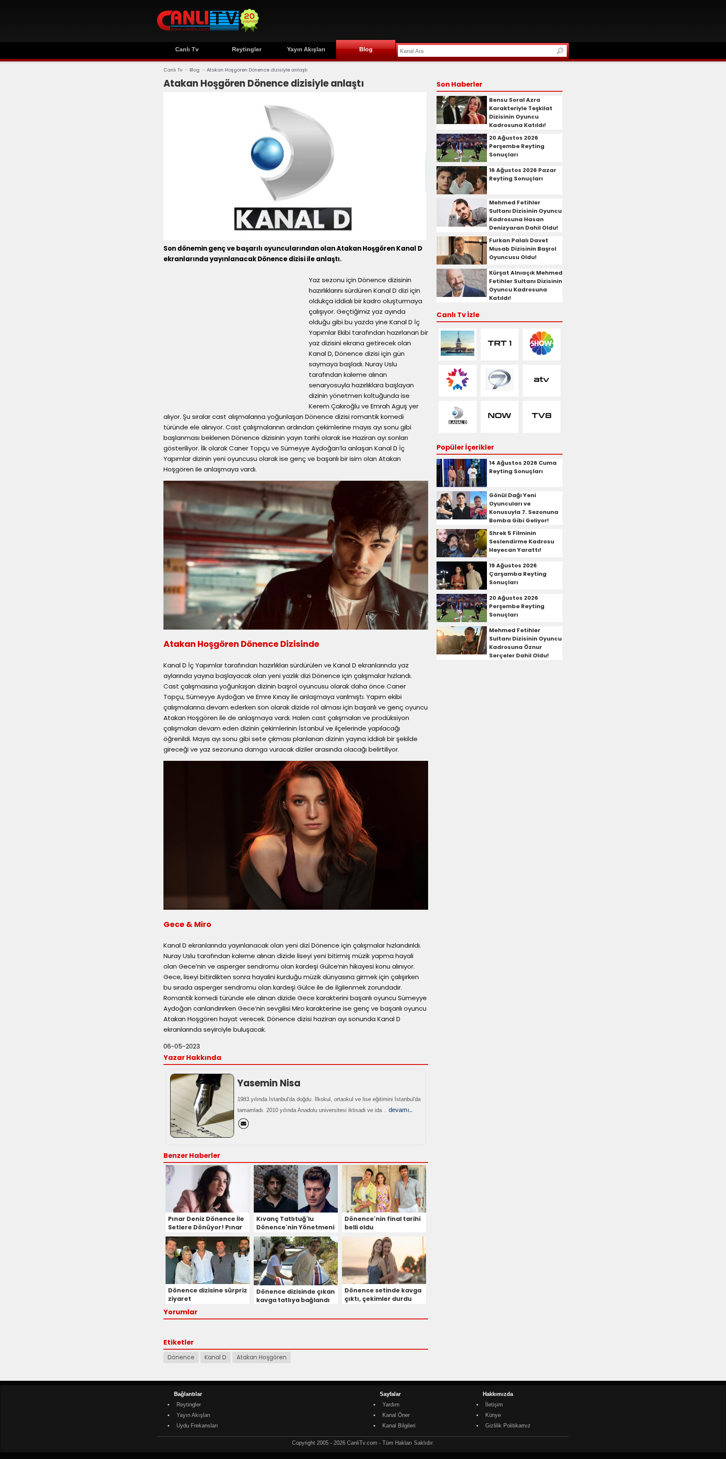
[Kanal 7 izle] (499, 390)
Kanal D (215, 1357)
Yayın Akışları (306, 49)
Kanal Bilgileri (399, 1425)
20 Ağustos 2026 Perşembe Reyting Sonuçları (516, 146)
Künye (493, 1415)
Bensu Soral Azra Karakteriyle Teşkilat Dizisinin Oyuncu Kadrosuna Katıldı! (520, 112)
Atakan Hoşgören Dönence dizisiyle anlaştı (257, 69)
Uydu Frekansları (197, 1425)
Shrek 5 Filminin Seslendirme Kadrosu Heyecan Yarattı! (521, 541)
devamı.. (401, 1109)
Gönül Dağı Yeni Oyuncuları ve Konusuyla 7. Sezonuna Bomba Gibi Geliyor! (523, 507)
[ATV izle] (541, 390)
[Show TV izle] (541, 354)
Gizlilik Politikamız (508, 1425)
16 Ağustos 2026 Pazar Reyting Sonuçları (522, 174)
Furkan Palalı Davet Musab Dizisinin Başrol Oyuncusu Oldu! (522, 248)
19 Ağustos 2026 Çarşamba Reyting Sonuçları (518, 573)
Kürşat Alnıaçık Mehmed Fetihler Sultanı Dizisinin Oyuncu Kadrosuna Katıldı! (526, 285)
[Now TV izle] (499, 426)
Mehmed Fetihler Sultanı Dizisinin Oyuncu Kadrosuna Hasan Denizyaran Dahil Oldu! (525, 215)
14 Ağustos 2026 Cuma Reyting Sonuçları (523, 467)
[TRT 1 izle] (499, 354)
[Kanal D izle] (457, 426)
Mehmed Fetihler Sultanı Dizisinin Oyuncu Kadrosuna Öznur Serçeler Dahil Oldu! (525, 642)
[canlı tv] (208, 33)
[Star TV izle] (457, 390)
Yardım (391, 1404)
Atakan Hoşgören (262, 1357)
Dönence (181, 1357)
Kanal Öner (396, 1415)
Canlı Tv (187, 49)
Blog (366, 49)
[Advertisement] (416, 20)
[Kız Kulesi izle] (457, 354)
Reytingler (246, 49)
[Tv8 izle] (541, 426)
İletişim (494, 1404)
